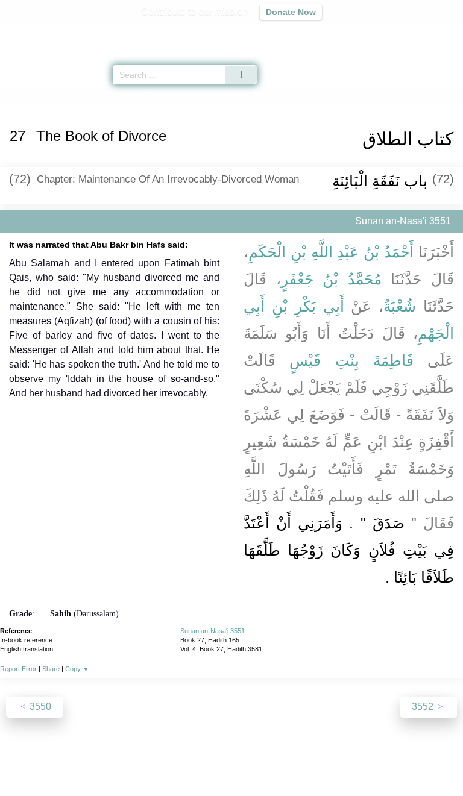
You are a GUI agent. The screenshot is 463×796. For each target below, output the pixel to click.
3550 (39, 706)
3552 (424, 706)
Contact (293, 761)
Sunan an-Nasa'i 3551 (212, 631)
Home (14, 95)
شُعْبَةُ (399, 306)
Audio (428, 33)
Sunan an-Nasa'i (62, 95)
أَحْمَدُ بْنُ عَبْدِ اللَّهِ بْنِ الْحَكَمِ (331, 251)
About (127, 761)
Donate (332, 761)
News (159, 761)
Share (51, 668)
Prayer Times (379, 33)
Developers (244, 761)
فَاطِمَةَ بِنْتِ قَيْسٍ (351, 360)
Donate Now (291, 12)
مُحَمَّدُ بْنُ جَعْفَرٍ (331, 279)
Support (196, 761)
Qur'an (285, 33)
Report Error (18, 668)
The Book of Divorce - (159, 95)
